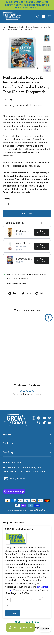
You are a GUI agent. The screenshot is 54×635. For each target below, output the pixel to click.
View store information (16, 284)
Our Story (8, 452)
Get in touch (9, 443)
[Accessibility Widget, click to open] (49, 317)
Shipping (8, 105)
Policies (7, 434)
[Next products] (48, 223)
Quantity (6, 199)
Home (5, 27)
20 (23, 600)
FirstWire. (41, 510)
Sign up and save (12, 462)
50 (31, 600)
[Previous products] (41, 223)
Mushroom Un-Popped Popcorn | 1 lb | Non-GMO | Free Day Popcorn (24, 231)
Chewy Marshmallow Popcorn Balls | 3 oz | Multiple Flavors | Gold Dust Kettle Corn (24, 243)
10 (15, 600)
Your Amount (12, 606)
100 (39, 600)
